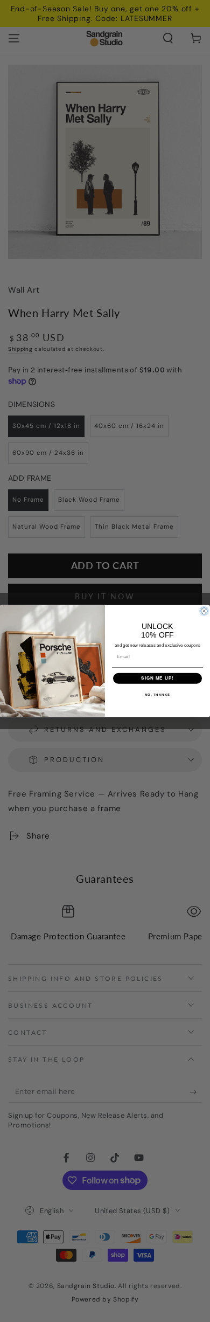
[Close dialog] (204, 611)
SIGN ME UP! (157, 678)
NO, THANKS (158, 694)
